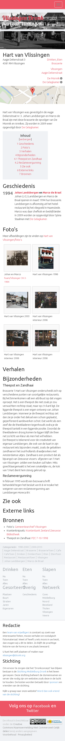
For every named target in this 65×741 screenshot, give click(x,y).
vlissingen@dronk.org (14, 655)
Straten (7, 601)
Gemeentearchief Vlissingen (31, 526)
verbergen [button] (25, 139)
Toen (5, 579)
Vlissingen (56, 69)
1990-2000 (23, 547)
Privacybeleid (25, 734)
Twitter (32, 710)
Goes (45, 594)
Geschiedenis (29, 594)
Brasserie (57, 63)
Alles (5, 583)
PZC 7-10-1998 (39, 538)
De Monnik (53, 78)
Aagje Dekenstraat (52, 72)
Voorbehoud (9, 734)
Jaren (6, 605)
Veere (45, 615)
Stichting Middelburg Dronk (31, 671)
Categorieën (9, 547)
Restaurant (10, 557)
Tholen (46, 608)
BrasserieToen (46, 550)
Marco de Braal (52, 192)
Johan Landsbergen (27, 192)
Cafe (58, 550)
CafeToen (9, 554)
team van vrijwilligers (18, 632)
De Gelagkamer (51, 82)
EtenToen (56, 554)
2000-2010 (36, 547)
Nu (4, 576)
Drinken (51, 59)
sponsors (54, 682)
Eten (59, 59)
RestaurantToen (26, 557)
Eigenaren (8, 608)
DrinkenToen (34, 554)
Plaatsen (7, 594)
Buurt (5, 598)
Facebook (41, 706)
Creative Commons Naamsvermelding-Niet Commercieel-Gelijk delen (31, 727)
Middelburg (48, 598)
